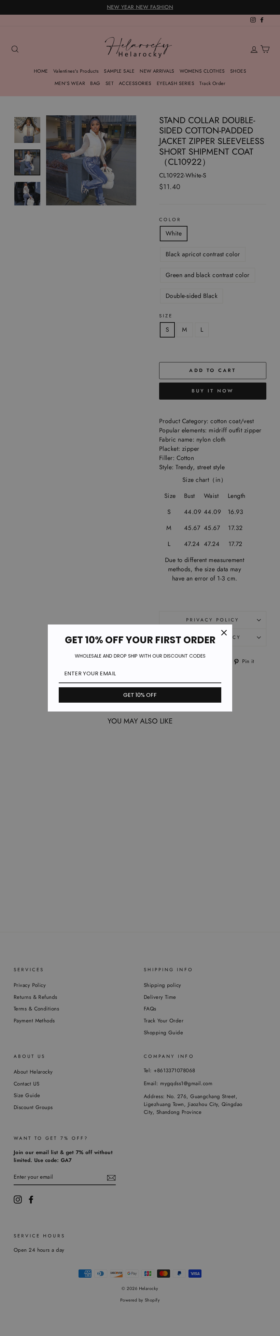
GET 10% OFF (140, 695)
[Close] (224, 632)
